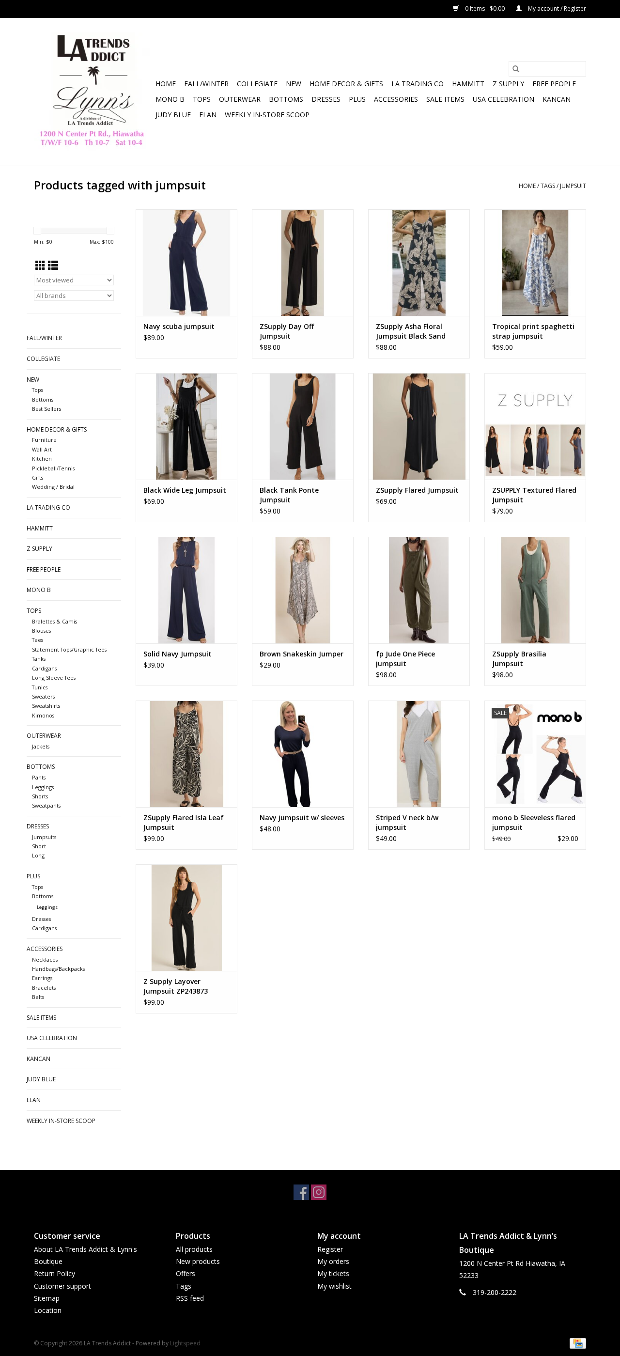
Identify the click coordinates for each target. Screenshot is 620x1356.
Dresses (326, 99)
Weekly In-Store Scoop (267, 114)
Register (330, 1249)
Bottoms (286, 99)
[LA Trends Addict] (93, 91)
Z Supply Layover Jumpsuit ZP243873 (175, 986)
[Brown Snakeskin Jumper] (303, 590)
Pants (39, 777)
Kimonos (43, 715)
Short (39, 846)
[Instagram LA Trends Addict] (318, 1192)
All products (194, 1249)
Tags (548, 186)
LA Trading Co (417, 83)
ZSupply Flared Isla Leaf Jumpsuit (183, 822)
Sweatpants (46, 805)
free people (554, 83)
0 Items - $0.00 (485, 8)
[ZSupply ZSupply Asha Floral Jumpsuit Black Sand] (419, 262)
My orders (333, 1261)
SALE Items (445, 99)
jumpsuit (573, 186)
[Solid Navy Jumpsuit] (186, 590)
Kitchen (42, 458)
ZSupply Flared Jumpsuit (417, 490)
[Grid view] (40, 265)
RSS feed (190, 1298)
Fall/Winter (206, 83)
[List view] (53, 265)
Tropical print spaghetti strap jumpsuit (533, 331)
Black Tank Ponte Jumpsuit (289, 494)
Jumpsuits (44, 837)
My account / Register (556, 8)
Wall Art (42, 449)
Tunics (39, 687)
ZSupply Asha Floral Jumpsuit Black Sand (411, 331)
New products (198, 1261)
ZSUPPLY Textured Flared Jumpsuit (534, 494)
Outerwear (240, 99)
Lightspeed (185, 1343)
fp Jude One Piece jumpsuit (405, 658)
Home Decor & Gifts (346, 83)
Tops (202, 99)
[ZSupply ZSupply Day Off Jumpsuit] (303, 262)
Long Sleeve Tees (54, 677)
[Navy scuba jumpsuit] (186, 262)
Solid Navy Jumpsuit (177, 653)
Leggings (43, 787)
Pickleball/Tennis (53, 468)
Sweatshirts (46, 705)
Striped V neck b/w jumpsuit (407, 822)
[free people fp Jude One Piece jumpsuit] (419, 590)
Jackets (40, 746)
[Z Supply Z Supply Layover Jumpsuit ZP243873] (186, 917)
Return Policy (54, 1273)
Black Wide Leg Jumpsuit (184, 490)
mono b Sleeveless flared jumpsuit (533, 822)
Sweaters (43, 696)
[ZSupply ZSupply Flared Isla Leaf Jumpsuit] (186, 754)
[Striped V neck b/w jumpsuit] (419, 754)
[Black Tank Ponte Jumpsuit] (303, 426)
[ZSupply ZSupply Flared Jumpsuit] (419, 426)
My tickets (333, 1273)
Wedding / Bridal (53, 486)
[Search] (516, 69)
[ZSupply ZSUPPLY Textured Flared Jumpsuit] (535, 426)
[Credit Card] (576, 1343)
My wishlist (334, 1286)
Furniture (44, 439)
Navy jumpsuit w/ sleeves (302, 817)
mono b (170, 99)
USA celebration (503, 99)
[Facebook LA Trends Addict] (301, 1192)
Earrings (42, 978)
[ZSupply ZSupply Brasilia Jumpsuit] (535, 590)
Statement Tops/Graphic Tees (69, 649)
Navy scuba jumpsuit (179, 326)
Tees (37, 639)
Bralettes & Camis (54, 621)
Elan (208, 114)
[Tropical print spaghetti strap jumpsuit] (535, 262)
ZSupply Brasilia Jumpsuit (519, 658)
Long (38, 855)
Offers (185, 1273)
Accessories (396, 99)
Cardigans (44, 668)
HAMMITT (468, 83)
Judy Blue (173, 114)
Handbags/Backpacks (58, 968)
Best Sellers (46, 408)
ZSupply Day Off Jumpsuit (287, 331)
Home (165, 83)
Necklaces (45, 959)
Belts (38, 996)
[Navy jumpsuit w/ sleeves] (303, 754)
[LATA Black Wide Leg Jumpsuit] (186, 426)
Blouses (41, 630)
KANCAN (556, 99)
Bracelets (44, 987)
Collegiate (257, 83)
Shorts (40, 796)
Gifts (37, 477)
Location (48, 1310)
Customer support (62, 1286)
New (293, 83)
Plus (357, 99)
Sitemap (47, 1298)
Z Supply (508, 83)
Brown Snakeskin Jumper (301, 653)
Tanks (39, 658)
